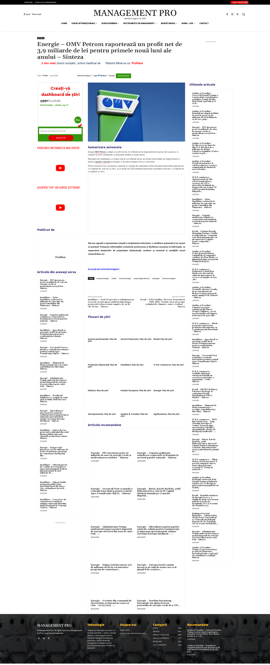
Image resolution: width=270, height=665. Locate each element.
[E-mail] (170, 75)
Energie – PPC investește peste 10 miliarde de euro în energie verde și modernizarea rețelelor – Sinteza (53, 284)
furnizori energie (125, 278)
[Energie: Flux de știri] (169, 380)
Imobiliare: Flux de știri (132, 364)
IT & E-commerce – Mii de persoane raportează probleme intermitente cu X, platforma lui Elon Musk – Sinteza (205, 327)
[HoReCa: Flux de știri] (103, 380)
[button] (243, 14)
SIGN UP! (61, 138)
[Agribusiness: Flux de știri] (169, 403)
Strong (111, 75)
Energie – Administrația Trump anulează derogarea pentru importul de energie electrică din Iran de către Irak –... (112, 530)
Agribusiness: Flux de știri (166, 414)
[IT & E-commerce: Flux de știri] (169, 354)
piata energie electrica (141, 278)
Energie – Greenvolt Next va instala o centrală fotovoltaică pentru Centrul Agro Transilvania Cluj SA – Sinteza (54, 350)
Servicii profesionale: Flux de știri (102, 340)
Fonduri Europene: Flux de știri (136, 390)
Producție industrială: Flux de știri (102, 365)
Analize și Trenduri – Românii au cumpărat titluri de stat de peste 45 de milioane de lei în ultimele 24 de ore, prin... (205, 115)
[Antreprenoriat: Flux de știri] (103, 403)
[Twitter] (237, 14)
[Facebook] (227, 14)
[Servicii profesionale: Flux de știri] (103, 328)
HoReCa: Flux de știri (98, 390)
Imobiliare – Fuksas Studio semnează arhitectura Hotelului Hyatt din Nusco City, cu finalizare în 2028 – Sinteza (53, 486)
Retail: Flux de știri (163, 339)
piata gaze (155, 278)
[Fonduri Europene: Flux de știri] (136, 380)
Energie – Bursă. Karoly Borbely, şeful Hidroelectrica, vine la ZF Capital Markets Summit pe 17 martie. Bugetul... (158, 492)
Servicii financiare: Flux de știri (136, 339)
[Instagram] (232, 14)
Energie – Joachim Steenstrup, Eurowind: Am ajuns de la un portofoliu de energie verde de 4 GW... (158, 603)
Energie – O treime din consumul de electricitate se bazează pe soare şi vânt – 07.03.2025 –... (111, 603)
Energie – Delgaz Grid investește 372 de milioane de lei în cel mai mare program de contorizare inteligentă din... (54, 452)
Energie (41, 38)
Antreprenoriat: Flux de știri (102, 414)
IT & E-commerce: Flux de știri (169, 364)
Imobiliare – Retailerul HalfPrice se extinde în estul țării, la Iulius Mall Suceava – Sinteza (54, 398)
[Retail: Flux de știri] (169, 328)
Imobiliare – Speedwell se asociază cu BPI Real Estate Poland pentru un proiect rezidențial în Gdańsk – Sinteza (53, 334)
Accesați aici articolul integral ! (104, 269)
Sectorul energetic (169, 278)
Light (95, 75)
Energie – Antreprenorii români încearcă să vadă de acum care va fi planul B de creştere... (156, 567)
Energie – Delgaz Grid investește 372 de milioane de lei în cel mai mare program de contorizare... (111, 567)
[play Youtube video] (60, 168)
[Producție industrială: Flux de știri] (103, 354)
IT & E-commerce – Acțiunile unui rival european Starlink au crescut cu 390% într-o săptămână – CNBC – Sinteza (203, 376)
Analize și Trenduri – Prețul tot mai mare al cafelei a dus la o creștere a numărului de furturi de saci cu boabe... (204, 165)
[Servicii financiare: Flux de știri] (136, 328)
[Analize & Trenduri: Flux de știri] (136, 403)
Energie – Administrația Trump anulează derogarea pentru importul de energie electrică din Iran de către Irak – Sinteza (53, 382)
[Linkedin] (129, 286)
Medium (103, 75)
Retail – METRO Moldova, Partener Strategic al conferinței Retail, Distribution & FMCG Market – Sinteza (205, 393)
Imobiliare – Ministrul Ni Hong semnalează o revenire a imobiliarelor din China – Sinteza (54, 366)
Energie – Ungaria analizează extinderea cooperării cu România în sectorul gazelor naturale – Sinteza (54, 318)
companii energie (102, 278)
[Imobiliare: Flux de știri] (136, 354)
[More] (136, 286)
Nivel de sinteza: (84, 75)
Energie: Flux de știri (164, 390)
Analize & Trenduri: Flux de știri (134, 415)
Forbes (45, 75)
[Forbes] (60, 245)
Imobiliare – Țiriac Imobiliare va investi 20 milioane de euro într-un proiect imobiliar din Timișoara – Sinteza (51, 301)
